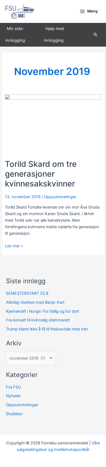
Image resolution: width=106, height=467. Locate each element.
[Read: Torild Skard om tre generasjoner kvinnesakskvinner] (53, 126)
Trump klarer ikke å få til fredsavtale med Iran (47, 329)
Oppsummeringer (60, 196)
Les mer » (14, 245)
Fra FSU (13, 387)
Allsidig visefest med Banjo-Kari (35, 302)
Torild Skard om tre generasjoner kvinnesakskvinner (41, 173)
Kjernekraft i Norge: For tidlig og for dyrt (42, 311)
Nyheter (13, 395)
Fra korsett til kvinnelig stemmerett (38, 320)
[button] (95, 34)
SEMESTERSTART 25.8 (27, 293)
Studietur (14, 413)
